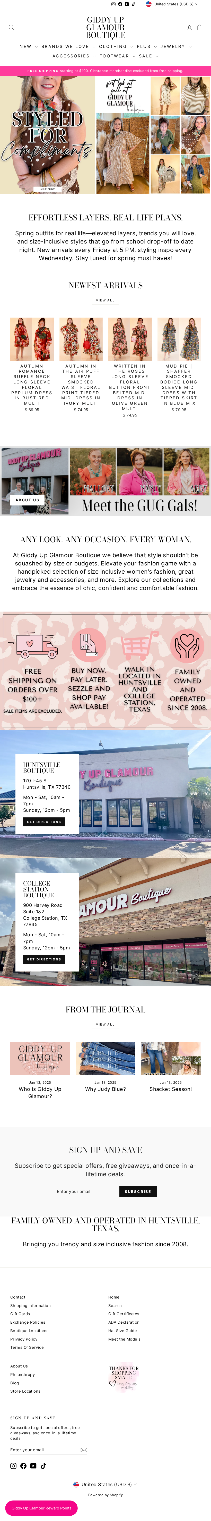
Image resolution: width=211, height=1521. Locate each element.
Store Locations (25, 1391)
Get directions (44, 822)
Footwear (115, 55)
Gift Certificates (123, 1313)
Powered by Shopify (105, 1495)
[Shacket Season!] (171, 1058)
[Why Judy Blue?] (105, 1058)
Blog (14, 1383)
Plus (145, 46)
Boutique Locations (28, 1330)
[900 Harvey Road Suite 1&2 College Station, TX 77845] (105, 922)
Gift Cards (20, 1313)
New (27, 46)
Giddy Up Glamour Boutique (105, 27)
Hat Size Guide (122, 1330)
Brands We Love (66, 46)
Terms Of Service (27, 1347)
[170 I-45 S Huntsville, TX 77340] (105, 794)
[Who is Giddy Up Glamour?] (40, 1058)
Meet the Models (124, 1339)
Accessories (72, 55)
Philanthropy (22, 1374)
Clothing (114, 46)
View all (105, 300)
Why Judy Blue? (105, 1089)
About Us (19, 1366)
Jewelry (174, 46)
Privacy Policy (23, 1339)
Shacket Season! (171, 1089)
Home (114, 1297)
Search (115, 1305)
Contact (17, 1297)
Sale (147, 55)
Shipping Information (30, 1305)
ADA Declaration (124, 1322)
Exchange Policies (28, 1322)
